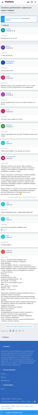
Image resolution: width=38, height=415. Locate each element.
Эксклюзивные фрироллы (14, 18)
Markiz (8, 46)
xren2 (8, 110)
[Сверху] (32, 401)
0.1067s (31, 406)
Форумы (3, 377)
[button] (3, 2)
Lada (7, 141)
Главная (3, 373)
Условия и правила (16, 398)
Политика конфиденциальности (10, 401)
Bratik (8, 76)
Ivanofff (8, 93)
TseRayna (9, 250)
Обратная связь (5, 380)
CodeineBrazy (10, 61)
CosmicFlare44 (10, 156)
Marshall (8, 125)
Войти (2, 389)
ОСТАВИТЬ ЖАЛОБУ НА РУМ (14, 412)
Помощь (23, 401)
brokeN (4, 13)
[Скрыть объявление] (35, 18)
